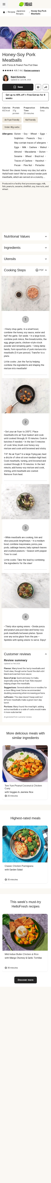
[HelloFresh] (25, 4)
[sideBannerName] (25, 211)
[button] (25, 247)
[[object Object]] (38, 87)
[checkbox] (3, 70)
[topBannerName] (25, 21)
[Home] (4, 12)
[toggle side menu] (4, 4)
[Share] (46, 87)
